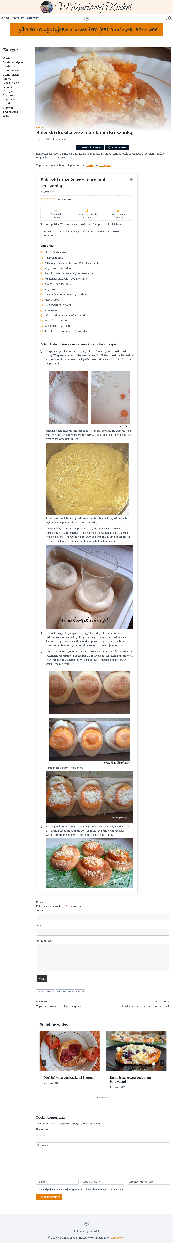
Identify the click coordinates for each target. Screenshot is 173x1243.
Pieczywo (8, 91)
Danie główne (11, 70)
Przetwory (9, 95)
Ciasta (39, 127)
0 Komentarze (59, 139)
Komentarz (45, 1145)
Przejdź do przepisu (91, 147)
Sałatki (7, 103)
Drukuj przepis (118, 147)
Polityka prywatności (86, 1231)
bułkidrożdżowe (45, 992)
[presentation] (69, 1051)
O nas (5, 18)
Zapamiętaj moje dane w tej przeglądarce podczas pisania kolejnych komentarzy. (81, 1189)
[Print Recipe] (131, 179)
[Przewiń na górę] (166, 1239)
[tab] (97, 1097)
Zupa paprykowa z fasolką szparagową (58, 1004)
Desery (7, 78)
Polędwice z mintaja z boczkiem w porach (146, 1004)
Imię (41, 910)
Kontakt (32, 18)
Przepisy (18, 18)
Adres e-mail (91, 1181)
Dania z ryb (9, 66)
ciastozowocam (65, 992)
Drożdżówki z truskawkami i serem (69, 1077)
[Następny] (162, 1063)
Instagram (105, 165)
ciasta (89, 165)
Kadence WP (118, 1237)
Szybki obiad (10, 111)
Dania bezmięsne (13, 62)
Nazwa (42, 1181)
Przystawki (9, 99)
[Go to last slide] (44, 1063)
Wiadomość (45, 940)
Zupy (6, 115)
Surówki (8, 107)
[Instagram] (86, 18)
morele (80, 992)
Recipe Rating (44, 1129)
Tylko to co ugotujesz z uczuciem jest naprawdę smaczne (86, 29)
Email (41, 925)
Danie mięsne (11, 74)
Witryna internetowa (141, 1181)
